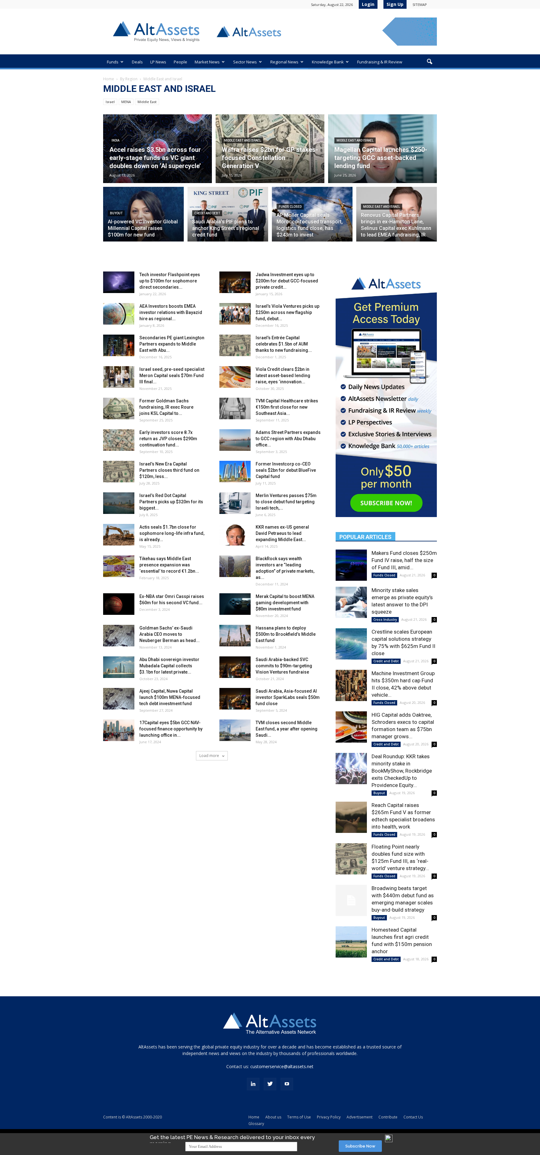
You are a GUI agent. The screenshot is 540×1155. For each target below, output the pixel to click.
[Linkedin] (253, 1084)
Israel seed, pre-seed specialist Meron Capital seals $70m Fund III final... (171, 375)
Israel (110, 101)
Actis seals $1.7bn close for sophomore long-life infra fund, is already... (171, 533)
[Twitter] (270, 1084)
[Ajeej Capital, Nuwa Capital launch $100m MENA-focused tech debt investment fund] (118, 698)
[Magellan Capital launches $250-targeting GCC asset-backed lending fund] (382, 148)
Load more (209, 755)
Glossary (256, 1123)
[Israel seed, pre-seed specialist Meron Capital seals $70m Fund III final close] (118, 377)
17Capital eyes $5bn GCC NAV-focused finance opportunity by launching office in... (170, 729)
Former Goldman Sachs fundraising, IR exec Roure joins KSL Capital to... (166, 407)
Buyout (116, 213)
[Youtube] (287, 1084)
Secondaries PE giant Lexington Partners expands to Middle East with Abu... (171, 344)
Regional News (284, 62)
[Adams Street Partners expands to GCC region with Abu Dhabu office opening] (235, 440)
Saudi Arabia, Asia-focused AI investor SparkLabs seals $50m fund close (288, 697)
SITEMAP (419, 4)
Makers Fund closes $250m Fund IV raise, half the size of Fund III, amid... (404, 560)
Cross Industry (385, 619)
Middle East (147, 101)
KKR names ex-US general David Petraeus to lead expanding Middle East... (282, 533)
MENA (126, 101)
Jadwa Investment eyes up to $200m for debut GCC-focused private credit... (287, 281)
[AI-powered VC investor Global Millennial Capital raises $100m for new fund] (143, 218)
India (115, 140)
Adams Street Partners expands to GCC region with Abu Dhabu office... (288, 438)
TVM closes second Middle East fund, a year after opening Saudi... (287, 729)
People (180, 62)
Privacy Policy (329, 1117)
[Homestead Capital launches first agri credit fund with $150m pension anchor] (351, 942)
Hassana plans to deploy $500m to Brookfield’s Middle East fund (286, 634)
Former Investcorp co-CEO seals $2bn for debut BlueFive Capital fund (286, 470)
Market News (207, 62)
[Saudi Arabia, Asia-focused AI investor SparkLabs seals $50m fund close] (235, 698)
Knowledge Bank (328, 62)
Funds (112, 62)
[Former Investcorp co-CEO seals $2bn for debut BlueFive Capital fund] (235, 471)
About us (273, 1117)
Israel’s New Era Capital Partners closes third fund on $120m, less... (169, 470)
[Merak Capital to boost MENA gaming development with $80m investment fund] (235, 604)
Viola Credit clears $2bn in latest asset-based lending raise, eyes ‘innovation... (283, 375)
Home (108, 79)
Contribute (388, 1117)
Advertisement (359, 1117)
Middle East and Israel (242, 140)
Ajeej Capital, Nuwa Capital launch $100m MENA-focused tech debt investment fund (169, 697)
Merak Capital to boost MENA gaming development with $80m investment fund (285, 602)
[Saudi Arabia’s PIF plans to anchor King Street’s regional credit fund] (228, 218)
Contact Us (413, 1117)
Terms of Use (299, 1117)
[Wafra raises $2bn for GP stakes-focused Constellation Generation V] (270, 148)
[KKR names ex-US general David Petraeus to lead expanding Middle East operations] (235, 534)
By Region (129, 79)
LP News (158, 62)
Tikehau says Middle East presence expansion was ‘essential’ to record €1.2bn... (169, 565)
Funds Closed (290, 206)
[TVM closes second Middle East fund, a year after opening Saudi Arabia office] (235, 730)
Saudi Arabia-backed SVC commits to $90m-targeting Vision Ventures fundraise (284, 666)
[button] (429, 61)
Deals (137, 62)
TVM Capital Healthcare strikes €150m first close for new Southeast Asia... (287, 407)
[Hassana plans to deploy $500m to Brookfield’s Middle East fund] (235, 635)
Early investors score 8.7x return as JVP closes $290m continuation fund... (168, 438)
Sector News (245, 62)
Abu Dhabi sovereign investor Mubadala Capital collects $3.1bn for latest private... (169, 666)
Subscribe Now (360, 1146)
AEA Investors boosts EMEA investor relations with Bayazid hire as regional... (170, 312)
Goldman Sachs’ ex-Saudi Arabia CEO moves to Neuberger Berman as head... (169, 634)
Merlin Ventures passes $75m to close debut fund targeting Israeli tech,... (286, 501)
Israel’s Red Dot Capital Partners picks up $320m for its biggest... (171, 501)
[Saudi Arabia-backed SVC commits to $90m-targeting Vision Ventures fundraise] (235, 667)
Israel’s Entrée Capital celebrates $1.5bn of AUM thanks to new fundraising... (284, 344)
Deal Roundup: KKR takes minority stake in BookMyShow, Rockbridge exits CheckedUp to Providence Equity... (402, 770)
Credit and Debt (207, 213)
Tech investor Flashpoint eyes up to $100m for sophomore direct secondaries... (169, 281)
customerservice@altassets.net (281, 1066)
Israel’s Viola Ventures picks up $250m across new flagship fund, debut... (287, 312)
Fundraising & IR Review (379, 62)
